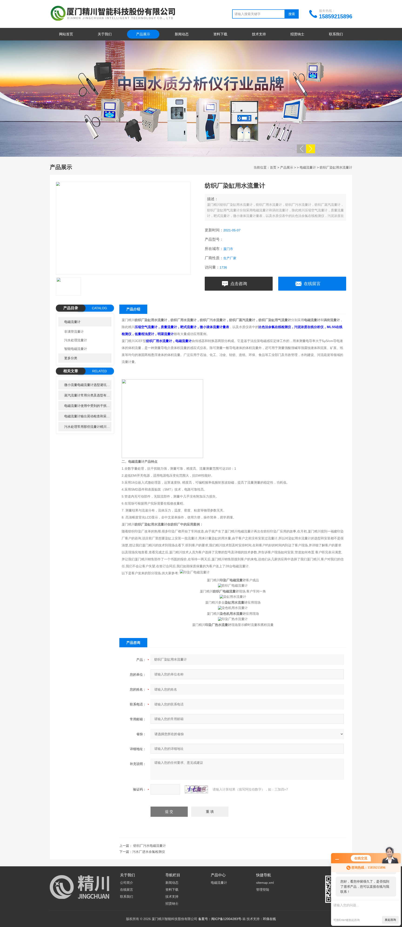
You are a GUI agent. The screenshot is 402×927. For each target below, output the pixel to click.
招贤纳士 (297, 34)
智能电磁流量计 (75, 349)
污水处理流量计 (75, 340)
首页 (273, 167)
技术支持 (259, 34)
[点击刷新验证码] (196, 789)
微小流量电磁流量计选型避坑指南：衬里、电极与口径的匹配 (87, 385)
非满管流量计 (74, 331)
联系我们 (336, 34)
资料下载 (220, 34)
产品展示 (143, 34)
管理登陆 (262, 889)
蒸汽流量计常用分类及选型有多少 (87, 395)
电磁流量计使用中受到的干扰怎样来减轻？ (87, 406)
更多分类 (70, 358)
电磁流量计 (308, 167)
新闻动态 (182, 34)
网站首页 (66, 34)
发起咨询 (390, 919)
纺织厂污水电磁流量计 (149, 845)
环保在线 (269, 919)
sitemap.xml (265, 882)
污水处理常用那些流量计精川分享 (87, 427)
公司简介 (126, 882)
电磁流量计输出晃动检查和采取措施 (87, 416)
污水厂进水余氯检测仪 (148, 852)
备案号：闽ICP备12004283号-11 (222, 919)
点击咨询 (238, 283)
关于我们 (105, 34)
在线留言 (312, 283)
